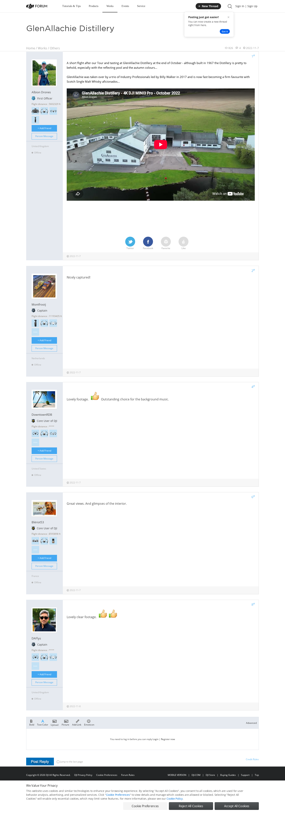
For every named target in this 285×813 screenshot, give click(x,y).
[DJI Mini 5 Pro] (35, 433)
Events (125, 6)
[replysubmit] (40, 761)
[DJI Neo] (35, 541)
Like (183, 248)
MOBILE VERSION (177, 775)
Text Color (42, 724)
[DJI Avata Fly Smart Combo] (35, 111)
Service (141, 6)
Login (155, 739)
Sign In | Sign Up (246, 6)
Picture (65, 724)
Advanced (251, 723)
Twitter (130, 248)
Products (93, 6)
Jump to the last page (71, 761)
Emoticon (89, 724)
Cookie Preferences (106, 775)
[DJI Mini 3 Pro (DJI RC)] (44, 111)
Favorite (166, 248)
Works (109, 6)
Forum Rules (128, 775)
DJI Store (210, 775)
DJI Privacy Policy (83, 775)
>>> (35, 332)
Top (257, 775)
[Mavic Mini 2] (53, 323)
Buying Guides (228, 775)
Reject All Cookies (191, 806)
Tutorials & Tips (71, 6)
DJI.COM (196, 775)
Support (245, 775)
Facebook (148, 248)
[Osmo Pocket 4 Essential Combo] (35, 323)
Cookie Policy (174, 798)
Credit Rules (252, 759)
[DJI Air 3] (53, 111)
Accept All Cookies (236, 806)
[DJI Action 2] (53, 541)
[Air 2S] (53, 433)
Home (30, 48)
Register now (168, 739)
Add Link (76, 724)
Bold (31, 724)
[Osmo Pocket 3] (35, 120)
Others (55, 48)
